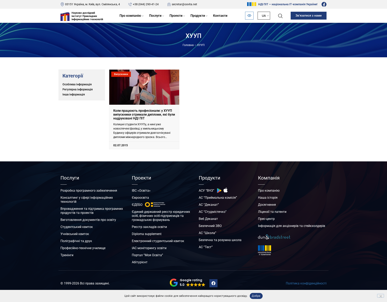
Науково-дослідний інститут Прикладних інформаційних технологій (87, 16)
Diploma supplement (146, 234)
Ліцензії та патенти (272, 212)
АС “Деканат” (209, 205)
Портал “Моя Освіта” (147, 255)
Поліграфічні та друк (76, 241)
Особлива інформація (77, 84)
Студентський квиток (76, 227)
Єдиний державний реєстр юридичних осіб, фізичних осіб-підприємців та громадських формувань (161, 216)
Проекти (176, 16)
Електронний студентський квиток (158, 241)
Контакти (220, 16)
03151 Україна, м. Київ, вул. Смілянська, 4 (92, 4)
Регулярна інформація (77, 89)
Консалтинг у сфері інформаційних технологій (86, 200)
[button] (187, 283)
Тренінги (66, 255)
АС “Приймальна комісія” (218, 198)
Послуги (155, 16)
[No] (380, 296)
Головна (188, 45)
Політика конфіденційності (306, 283)
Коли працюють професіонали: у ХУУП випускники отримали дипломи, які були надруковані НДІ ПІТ (144, 114)
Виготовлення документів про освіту (88, 220)
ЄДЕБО (137, 205)
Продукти (197, 16)
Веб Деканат (208, 219)
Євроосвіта (140, 198)
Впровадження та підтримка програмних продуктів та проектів (91, 211)
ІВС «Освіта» (141, 190)
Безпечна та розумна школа (220, 240)
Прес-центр (266, 219)
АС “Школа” (207, 233)
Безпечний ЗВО (210, 226)
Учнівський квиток (74, 234)
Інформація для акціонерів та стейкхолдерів (291, 226)
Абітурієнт (140, 262)
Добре (256, 295)
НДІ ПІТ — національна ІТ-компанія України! (287, 4)
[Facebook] (324, 4)
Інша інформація (73, 94)
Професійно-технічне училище (82, 248)
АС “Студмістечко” (213, 212)
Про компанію (130, 16)
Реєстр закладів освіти (149, 227)
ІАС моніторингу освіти (149, 248)
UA (264, 15)
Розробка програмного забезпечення (88, 190)
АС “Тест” (206, 247)
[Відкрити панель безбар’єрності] (249, 16)
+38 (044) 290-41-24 (146, 4)
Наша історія (268, 198)
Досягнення (267, 205)
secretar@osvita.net (184, 4)
